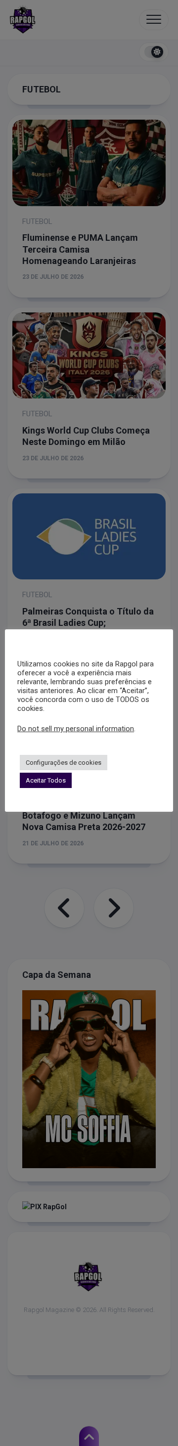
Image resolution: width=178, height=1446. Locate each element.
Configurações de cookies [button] (63, 762)
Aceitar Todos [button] (46, 780)
